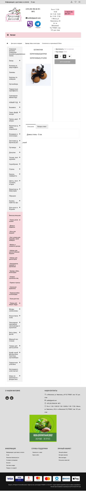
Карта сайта (36, 455)
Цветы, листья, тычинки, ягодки (14, 182)
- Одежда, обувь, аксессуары (14, 271)
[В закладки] (69, 56)
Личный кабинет (63, 452)
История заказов (63, 455)
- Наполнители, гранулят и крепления (13, 265)
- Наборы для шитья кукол (13, 258)
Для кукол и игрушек (13, 208)
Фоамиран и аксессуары (13, 135)
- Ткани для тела (14, 299)
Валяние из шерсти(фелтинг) (15, 66)
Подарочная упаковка (13, 363)
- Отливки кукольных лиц (13, 277)
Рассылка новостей (64, 460)
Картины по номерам (13, 78)
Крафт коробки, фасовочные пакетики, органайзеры (14, 355)
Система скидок (10, 465)
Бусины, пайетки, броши (14, 202)
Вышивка (12, 107)
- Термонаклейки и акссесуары (14, 293)
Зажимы (12, 72)
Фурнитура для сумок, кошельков (14, 127)
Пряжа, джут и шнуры (14, 120)
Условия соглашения (11, 460)
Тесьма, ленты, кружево (14, 158)
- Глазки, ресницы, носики (14, 220)
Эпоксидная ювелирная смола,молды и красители (14, 325)
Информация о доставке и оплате (17, 2)
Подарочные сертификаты (13, 90)
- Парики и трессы (14, 282)
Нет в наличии (65, 62)
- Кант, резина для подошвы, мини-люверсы (14, 239)
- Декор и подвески (12, 226)
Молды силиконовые (14, 310)
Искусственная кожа (14, 317)
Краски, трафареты (13, 175)
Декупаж (12, 152)
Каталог (8, 463)
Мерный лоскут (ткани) (14, 340)
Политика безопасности (12, 457)
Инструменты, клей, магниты (14, 370)
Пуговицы (12, 147)
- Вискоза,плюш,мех (15, 214)
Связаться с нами (37, 452)
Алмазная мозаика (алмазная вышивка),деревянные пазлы (16, 52)
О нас (33, 2)
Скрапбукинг (13, 164)
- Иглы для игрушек (12, 232)
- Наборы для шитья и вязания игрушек (14, 252)
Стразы (11, 169)
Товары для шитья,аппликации (15, 347)
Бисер (11, 61)
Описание (30, 126)
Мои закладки (62, 457)
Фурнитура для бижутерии (14, 190)
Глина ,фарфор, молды (14, 113)
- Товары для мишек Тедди (13, 303)
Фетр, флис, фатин (13, 333)
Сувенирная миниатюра (13, 96)
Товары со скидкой (11, 468)
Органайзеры (14, 84)
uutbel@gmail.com (34, 18)
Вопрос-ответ (41, 126)
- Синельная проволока (12, 287)
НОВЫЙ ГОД (13, 102)
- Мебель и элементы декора (14, 245)
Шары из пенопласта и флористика (14, 377)
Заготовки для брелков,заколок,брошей (16, 141)
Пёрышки (12, 196)
